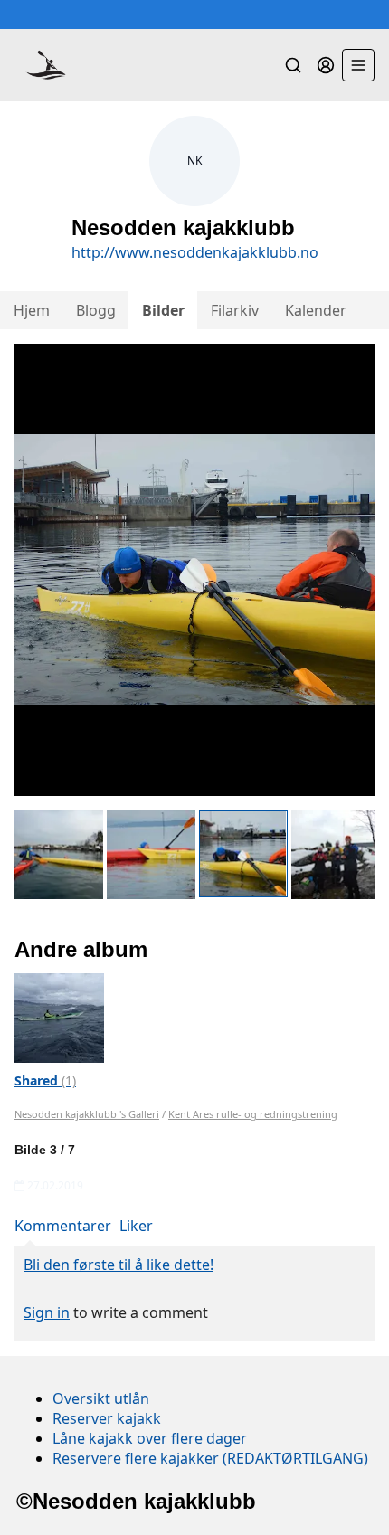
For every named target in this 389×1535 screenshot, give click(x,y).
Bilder (163, 310)
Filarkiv (235, 310)
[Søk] (293, 65)
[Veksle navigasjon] (358, 65)
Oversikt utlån (100, 1398)
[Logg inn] (325, 65)
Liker (136, 1226)
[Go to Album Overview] (59, 1017)
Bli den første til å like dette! (118, 1264)
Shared (45, 1080)
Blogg (96, 310)
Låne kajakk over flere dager (149, 1438)
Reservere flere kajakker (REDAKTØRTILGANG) (210, 1458)
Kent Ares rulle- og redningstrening (252, 1114)
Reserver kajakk (106, 1418)
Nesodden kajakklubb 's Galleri (86, 1114)
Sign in (47, 1312)
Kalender (315, 310)
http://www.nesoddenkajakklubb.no (194, 252)
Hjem (32, 310)
